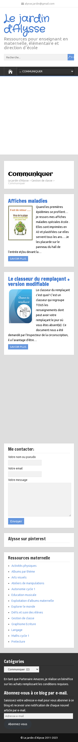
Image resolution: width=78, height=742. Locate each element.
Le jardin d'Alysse (27, 24)
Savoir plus (18, 258)
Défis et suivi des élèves (27, 612)
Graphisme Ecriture (23, 624)
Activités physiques (24, 565)
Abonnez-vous (17, 724)
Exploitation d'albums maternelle (32, 600)
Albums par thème (23, 571)
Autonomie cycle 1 (23, 589)
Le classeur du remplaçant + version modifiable (39, 281)
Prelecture (18, 641)
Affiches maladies (27, 200)
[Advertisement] (39, 114)
